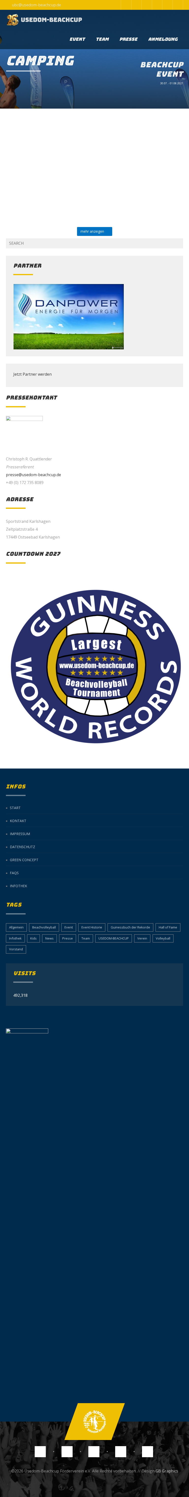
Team (102, 39)
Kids (33, 938)
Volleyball (163, 938)
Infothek (18, 886)
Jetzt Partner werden (32, 374)
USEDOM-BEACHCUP (113, 938)
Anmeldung (163, 39)
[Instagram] (126, 5)
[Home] (44, 19)
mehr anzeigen (93, 231)
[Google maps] (157, 5)
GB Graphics (167, 1471)
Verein (142, 938)
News (49, 938)
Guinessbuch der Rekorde (130, 927)
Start (15, 807)
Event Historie (91, 927)
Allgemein (16, 927)
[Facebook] (136, 5)
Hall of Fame (168, 927)
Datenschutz (22, 846)
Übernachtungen (55, 195)
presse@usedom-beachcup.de (33, 474)
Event (77, 39)
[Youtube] (147, 5)
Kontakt (18, 820)
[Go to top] (94, 1421)
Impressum (20, 833)
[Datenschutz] (167, 5)
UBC (67, 206)
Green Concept (24, 859)
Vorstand (16, 949)
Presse (128, 39)
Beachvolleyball (44, 927)
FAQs (14, 872)
